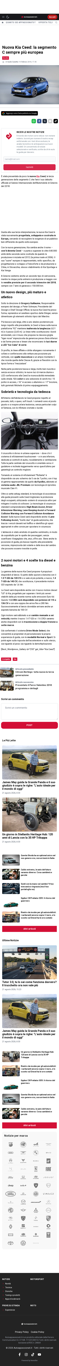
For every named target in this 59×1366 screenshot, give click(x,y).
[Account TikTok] (32, 1354)
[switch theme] (7, 17)
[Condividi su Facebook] (39, 121)
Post (29, 725)
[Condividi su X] (45, 121)
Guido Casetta (12, 62)
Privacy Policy (22, 1332)
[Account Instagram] (26, 1354)
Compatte (6, 659)
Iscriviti (29, 167)
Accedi (52, 17)
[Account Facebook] (19, 1354)
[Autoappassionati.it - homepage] (29, 17)
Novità (5, 58)
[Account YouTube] (39, 1354)
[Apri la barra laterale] (3, 17)
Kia (38, 176)
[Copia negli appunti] (56, 121)
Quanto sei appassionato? (21, 22)
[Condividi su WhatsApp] (34, 121)
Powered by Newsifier (30, 1360)
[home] (3, 22)
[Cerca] (56, 22)
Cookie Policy (37, 1332)
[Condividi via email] (50, 121)
